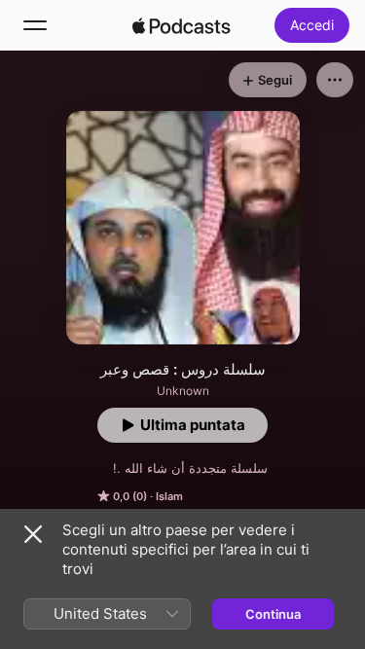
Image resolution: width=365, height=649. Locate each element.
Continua (273, 614)
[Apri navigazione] (35, 25)
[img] (182, 25)
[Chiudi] (33, 534)
